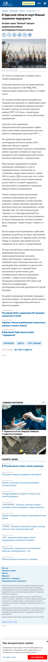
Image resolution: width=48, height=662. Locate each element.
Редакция (5, 576)
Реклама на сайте (9, 570)
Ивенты (5, 573)
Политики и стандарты (11, 578)
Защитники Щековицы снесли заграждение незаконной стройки (19, 539)
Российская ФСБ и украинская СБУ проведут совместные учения (23, 314)
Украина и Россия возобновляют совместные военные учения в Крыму (23, 324)
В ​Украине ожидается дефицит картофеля (21, 474)
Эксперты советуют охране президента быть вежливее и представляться (23, 506)
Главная (5, 11)
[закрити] (47, 641)
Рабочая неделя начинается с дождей (19, 559)
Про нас (5, 568)
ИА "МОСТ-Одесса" (23, 349)
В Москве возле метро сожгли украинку (22, 466)
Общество (14, 11)
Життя (22, 11)
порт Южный (34, 343)
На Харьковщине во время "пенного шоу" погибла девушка (21, 495)
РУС (39, 3)
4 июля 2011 (31, 11)
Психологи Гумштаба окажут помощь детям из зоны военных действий (23, 527)
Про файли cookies (9, 657)
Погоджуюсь (37, 657)
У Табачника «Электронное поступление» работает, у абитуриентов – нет (21, 549)
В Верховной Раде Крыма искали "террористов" (18, 334)
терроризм (8, 343)
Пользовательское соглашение (14, 581)
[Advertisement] (24, 375)
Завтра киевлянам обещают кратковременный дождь (24, 517)
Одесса (20, 343)
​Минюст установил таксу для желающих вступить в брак (20, 484)
